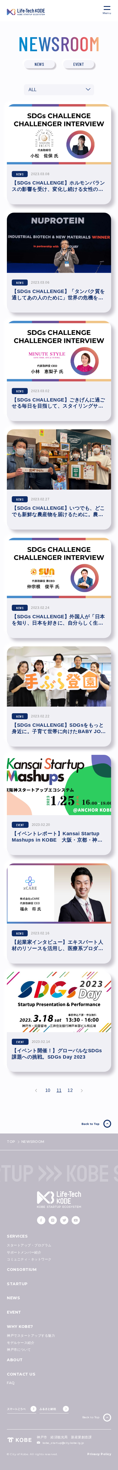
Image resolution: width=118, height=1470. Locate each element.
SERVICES (17, 1236)
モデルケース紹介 (20, 1343)
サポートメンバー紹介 (24, 1252)
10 (47, 1090)
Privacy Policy (99, 1454)
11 (59, 1090)
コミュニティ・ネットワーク (29, 1259)
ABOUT (15, 1360)
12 (70, 1090)
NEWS (13, 1298)
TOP (11, 1142)
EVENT (14, 1312)
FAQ (11, 1383)
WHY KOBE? (20, 1326)
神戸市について (19, 1349)
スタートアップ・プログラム (29, 1245)
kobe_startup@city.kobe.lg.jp (63, 1442)
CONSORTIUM (21, 1269)
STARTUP (17, 1284)
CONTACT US (21, 1374)
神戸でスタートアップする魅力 (31, 1335)
